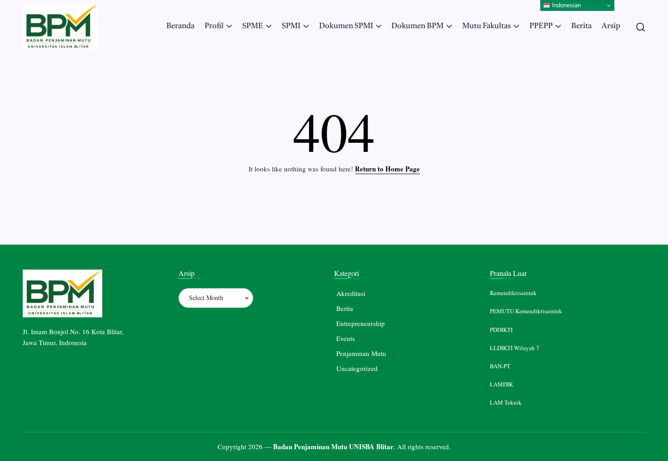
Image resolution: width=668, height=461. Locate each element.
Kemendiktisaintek (513, 293)
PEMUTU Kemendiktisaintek (526, 311)
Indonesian (565, 5)
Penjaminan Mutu (361, 353)
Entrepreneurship (360, 323)
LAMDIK (501, 384)
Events (345, 338)
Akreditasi (350, 293)
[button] (640, 26)
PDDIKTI (501, 330)
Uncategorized (357, 368)
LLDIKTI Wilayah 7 (514, 348)
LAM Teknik (506, 402)
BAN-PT (500, 366)
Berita (344, 308)
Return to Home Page (387, 169)
